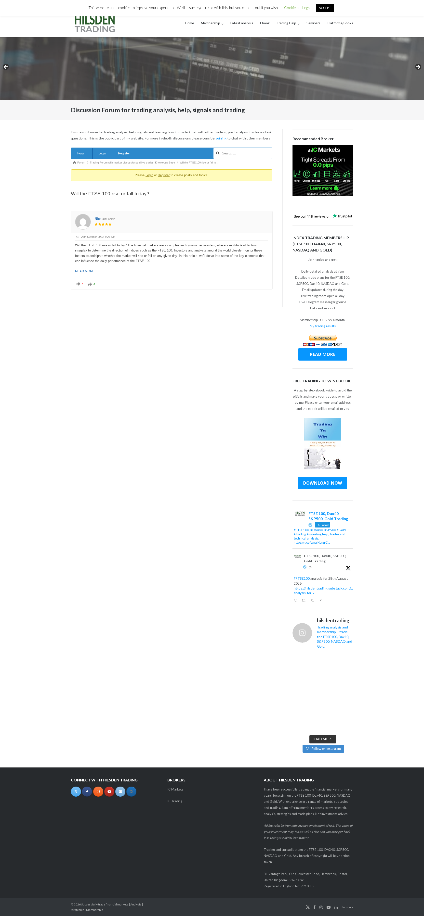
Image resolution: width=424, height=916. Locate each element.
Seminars (313, 23)
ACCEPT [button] (325, 8)
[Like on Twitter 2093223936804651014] (314, 600)
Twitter (308, 907)
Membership (210, 23)
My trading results (323, 326)
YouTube (329, 907)
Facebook (314, 907)
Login (102, 153)
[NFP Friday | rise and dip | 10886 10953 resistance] (314, 677)
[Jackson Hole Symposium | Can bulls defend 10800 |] (299, 661)
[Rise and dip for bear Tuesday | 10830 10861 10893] (299, 692)
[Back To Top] (412, 904)
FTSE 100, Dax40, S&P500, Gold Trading (325, 558)
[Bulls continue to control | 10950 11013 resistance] (346, 677)
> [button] (418, 67)
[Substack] (131, 792)
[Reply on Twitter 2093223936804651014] (296, 600)
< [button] (6, 67)
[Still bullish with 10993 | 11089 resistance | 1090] (330, 677)
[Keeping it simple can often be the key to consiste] (314, 708)
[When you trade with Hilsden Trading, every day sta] (299, 708)
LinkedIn (336, 907)
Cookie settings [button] (297, 7)
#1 (77, 236)
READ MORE (84, 271)
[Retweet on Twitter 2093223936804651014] (305, 600)
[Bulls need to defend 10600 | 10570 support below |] (330, 692)
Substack (347, 907)
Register (124, 153)
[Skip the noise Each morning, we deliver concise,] (299, 724)
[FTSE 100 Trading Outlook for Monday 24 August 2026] (299, 677)
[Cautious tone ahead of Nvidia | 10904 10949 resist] (346, 661)
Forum (81, 153)
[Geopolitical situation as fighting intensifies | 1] (346, 724)
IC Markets (175, 789)
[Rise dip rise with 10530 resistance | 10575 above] (330, 724)
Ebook (265, 23)
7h (311, 567)
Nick (98, 219)
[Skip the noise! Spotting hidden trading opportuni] (346, 708)
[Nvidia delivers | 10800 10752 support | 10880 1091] (314, 661)
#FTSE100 (302, 578)
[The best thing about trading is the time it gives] (314, 724)
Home (189, 23)
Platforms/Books (340, 23)
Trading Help (286, 23)
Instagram (321, 907)
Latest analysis (241, 23)
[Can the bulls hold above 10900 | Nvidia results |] (330, 661)
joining (221, 138)
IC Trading (174, 801)
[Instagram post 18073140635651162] (314, 692)
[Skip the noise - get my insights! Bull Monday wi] (330, 708)
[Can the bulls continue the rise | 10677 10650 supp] (346, 692)
